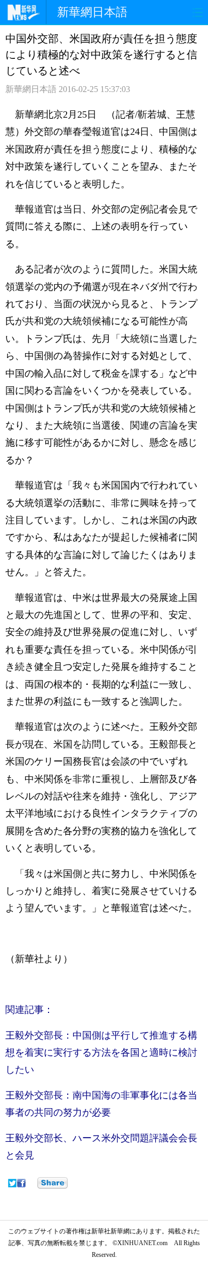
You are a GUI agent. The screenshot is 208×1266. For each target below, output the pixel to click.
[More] (52, 1183)
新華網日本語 (92, 12)
